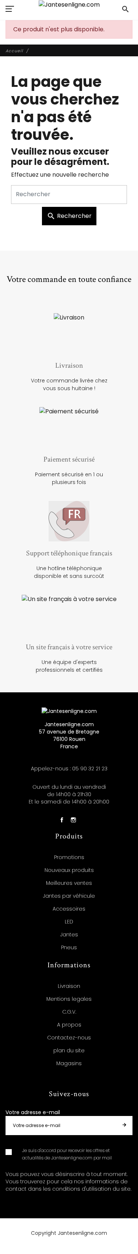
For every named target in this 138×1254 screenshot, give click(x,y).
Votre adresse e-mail (33, 1112)
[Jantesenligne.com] (69, 4)
